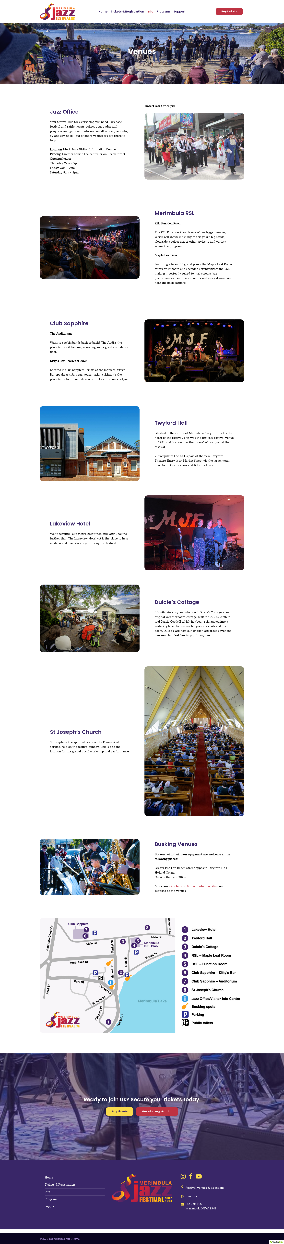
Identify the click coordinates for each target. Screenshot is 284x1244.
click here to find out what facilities (193, 886)
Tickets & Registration (60, 1184)
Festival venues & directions (205, 1188)
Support (50, 1206)
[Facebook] (190, 1176)
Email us (191, 1196)
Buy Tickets (229, 11)
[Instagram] (183, 1176)
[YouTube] (199, 1176)
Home (49, 1177)
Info (47, 1192)
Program (51, 1199)
